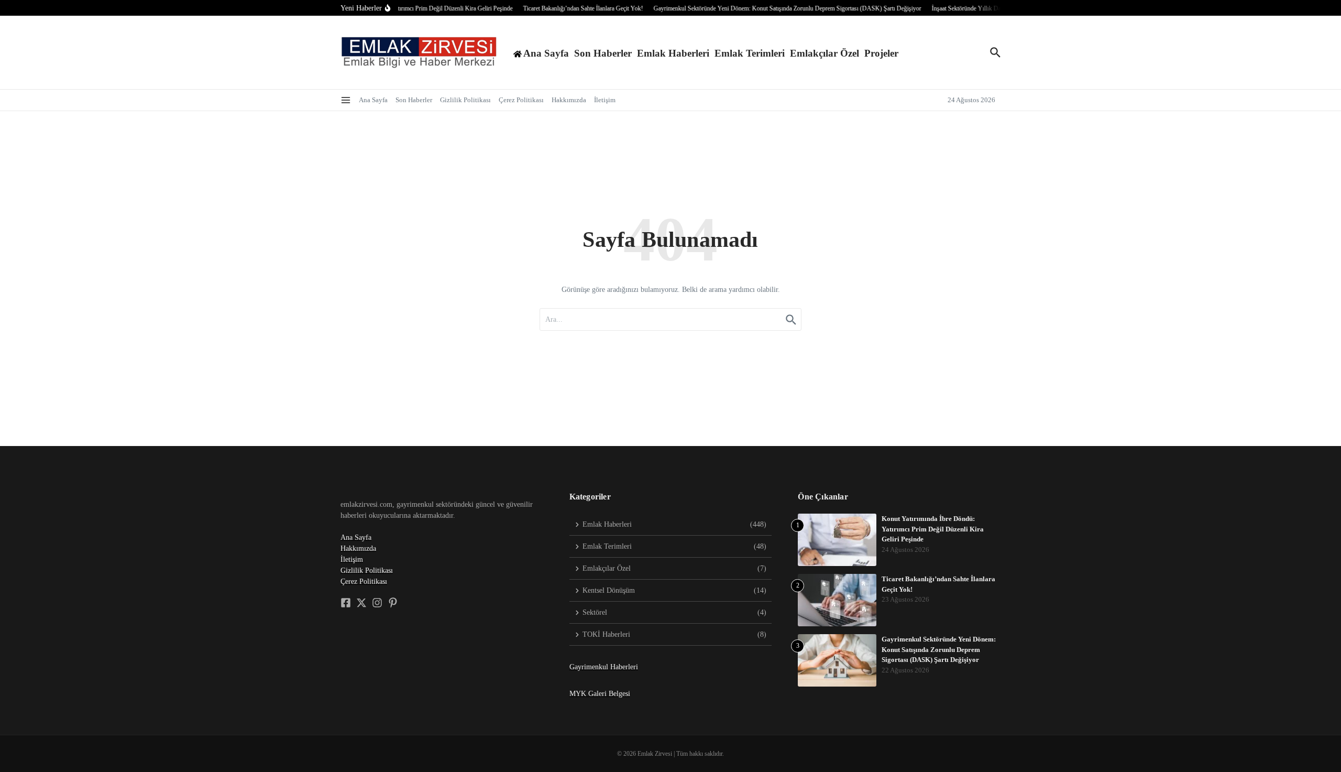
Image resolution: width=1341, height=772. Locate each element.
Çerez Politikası (521, 100)
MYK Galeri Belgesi (599, 694)
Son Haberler (603, 53)
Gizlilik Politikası (465, 100)
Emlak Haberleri (673, 53)
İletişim (604, 100)
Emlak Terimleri (750, 53)
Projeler (881, 53)
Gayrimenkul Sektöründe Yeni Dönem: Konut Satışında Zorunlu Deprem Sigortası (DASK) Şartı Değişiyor (939, 649)
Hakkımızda (569, 100)
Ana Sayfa (373, 100)
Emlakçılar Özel (824, 53)
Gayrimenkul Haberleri (603, 667)
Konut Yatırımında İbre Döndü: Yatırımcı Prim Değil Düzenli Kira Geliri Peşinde (933, 529)
